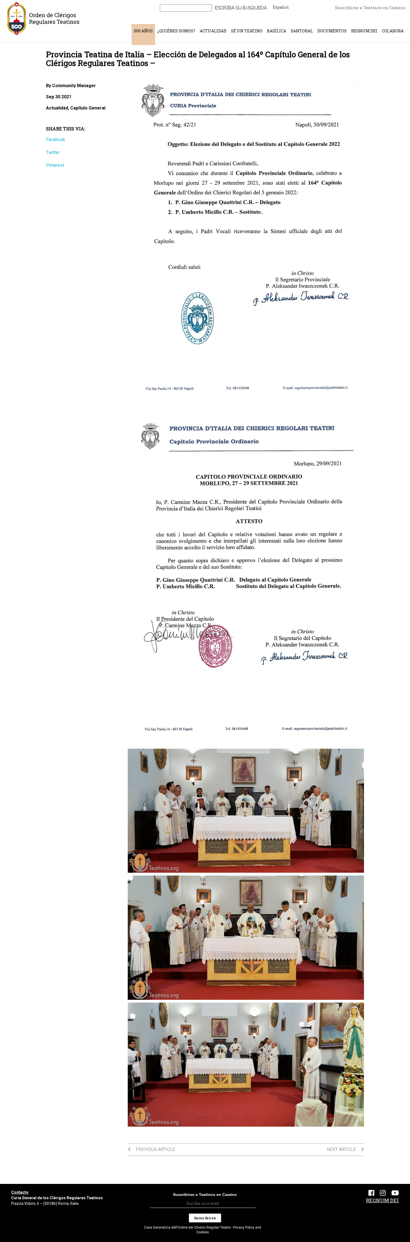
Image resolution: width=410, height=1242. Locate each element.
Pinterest (55, 165)
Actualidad (213, 31)
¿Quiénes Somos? (176, 31)
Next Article (342, 1149)
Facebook (55, 139)
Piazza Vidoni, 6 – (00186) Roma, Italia (45, 1203)
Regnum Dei (364, 31)
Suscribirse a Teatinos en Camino (370, 7)
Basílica (276, 31)
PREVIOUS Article (155, 1149)
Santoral (302, 31)
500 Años (143, 31)
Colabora (393, 31)
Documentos (332, 31)
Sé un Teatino (246, 31)
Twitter (53, 152)
